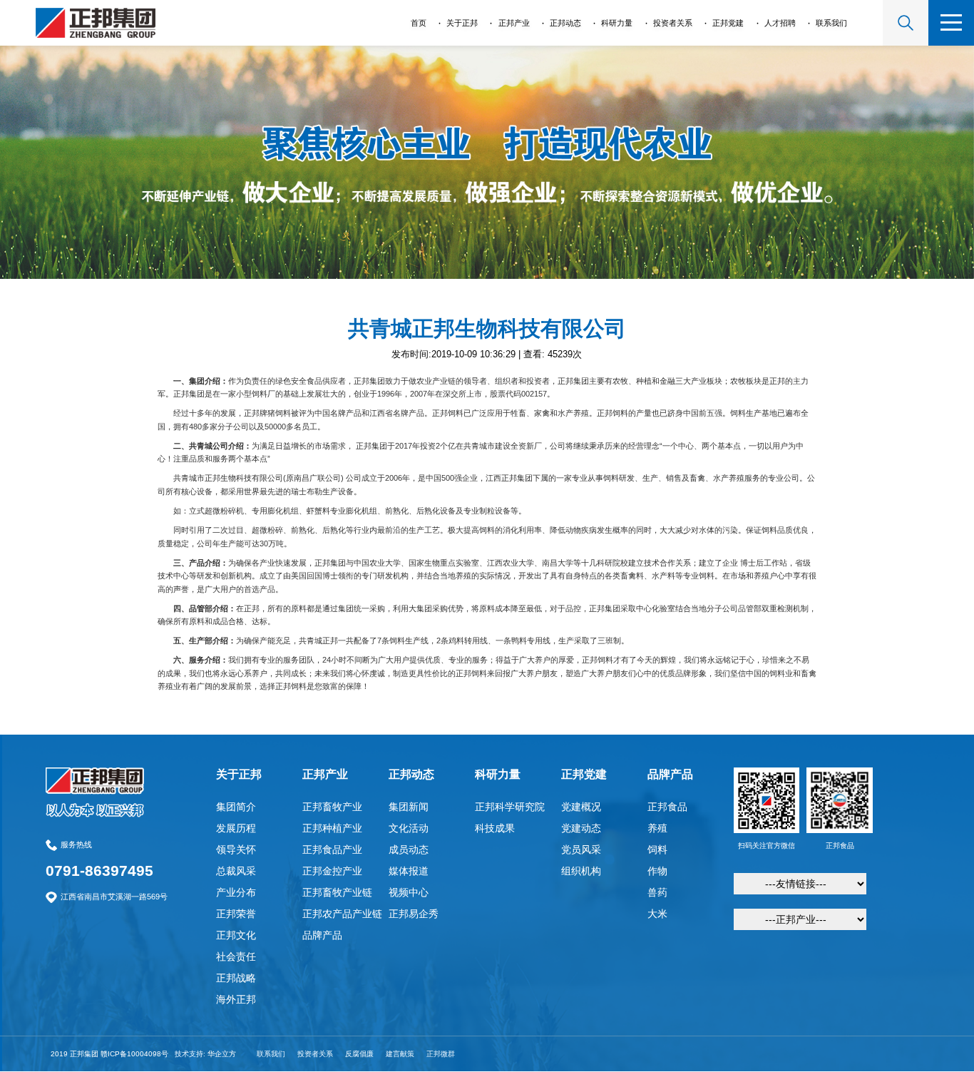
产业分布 (236, 892)
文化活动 (409, 828)
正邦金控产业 (332, 871)
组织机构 (581, 871)
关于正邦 (462, 23)
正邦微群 (440, 1054)
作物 (657, 871)
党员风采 (581, 849)
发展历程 (236, 828)
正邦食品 (667, 806)
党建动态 (581, 828)
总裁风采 (236, 871)
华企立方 (221, 1054)
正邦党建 (728, 23)
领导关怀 (236, 849)
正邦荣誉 (236, 913)
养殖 (657, 828)
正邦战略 (236, 978)
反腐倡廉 (359, 1054)
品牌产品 (322, 935)
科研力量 (616, 23)
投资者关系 (672, 23)
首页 (418, 23)
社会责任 (236, 956)
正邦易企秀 (414, 913)
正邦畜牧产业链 (337, 892)
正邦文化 (236, 935)
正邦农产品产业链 (342, 913)
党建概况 (581, 806)
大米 (657, 913)
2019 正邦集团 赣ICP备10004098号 (109, 1054)
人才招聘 (780, 23)
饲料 (657, 849)
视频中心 (409, 892)
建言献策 (400, 1054)
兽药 (657, 892)
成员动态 (409, 849)
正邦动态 (565, 23)
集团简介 (236, 806)
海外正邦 (236, 999)
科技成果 (495, 828)
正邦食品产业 (332, 849)
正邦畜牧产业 (332, 806)
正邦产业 (514, 23)
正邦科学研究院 (510, 806)
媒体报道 (409, 871)
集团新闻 (409, 806)
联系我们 (831, 23)
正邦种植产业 (332, 828)
